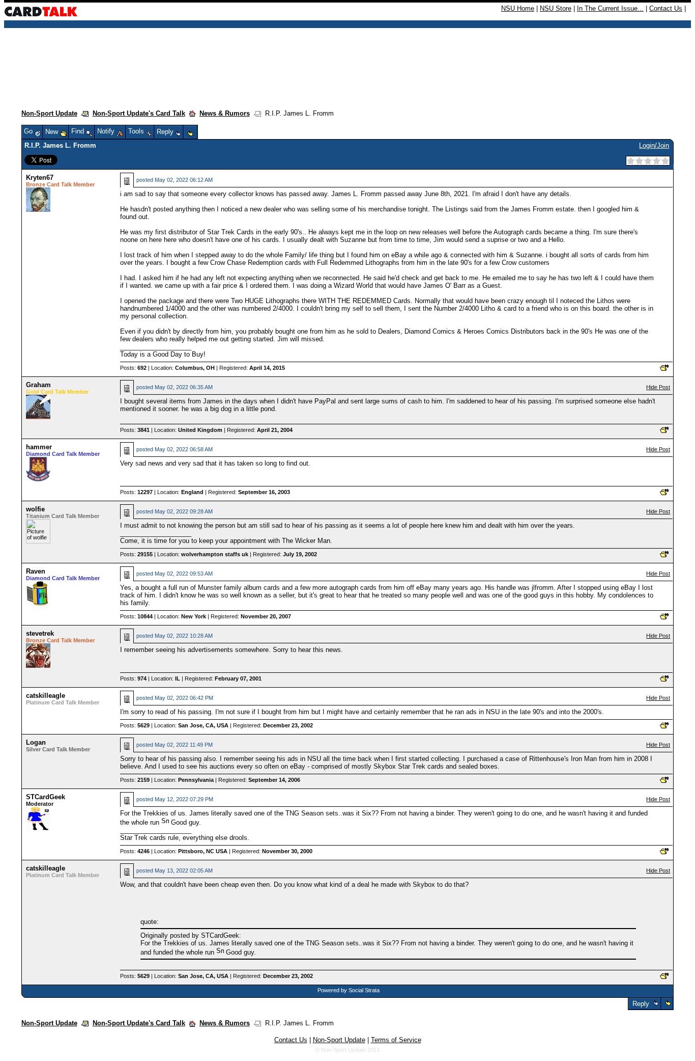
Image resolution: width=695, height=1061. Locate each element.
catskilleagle (45, 695)
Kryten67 (39, 177)
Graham (38, 385)
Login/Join (654, 145)
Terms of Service (396, 1040)
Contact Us (665, 8)
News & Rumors (224, 113)
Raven (35, 571)
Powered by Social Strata (348, 990)
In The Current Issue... (610, 8)
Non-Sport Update (49, 113)
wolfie (35, 509)
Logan (36, 742)
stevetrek (40, 633)
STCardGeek (45, 797)
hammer (39, 447)
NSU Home (517, 8)
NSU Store (555, 8)
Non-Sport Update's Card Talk (139, 113)
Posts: (133, 368)
